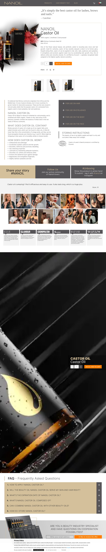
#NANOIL (17, 173)
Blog (76, 3)
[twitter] (50, 70)
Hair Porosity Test (63, 3)
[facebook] (47, 70)
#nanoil (97, 173)
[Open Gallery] (37, 85)
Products (48, 3)
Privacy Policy (19, 540)
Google (68, 547)
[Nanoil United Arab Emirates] (13, 3)
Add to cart (65, 63)
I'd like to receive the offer (88, 537)
